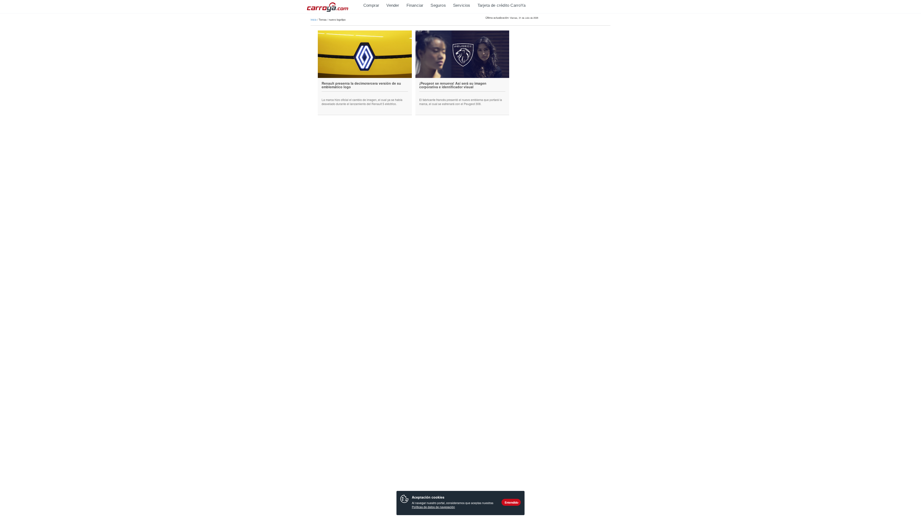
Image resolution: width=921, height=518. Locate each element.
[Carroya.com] (333, 6)
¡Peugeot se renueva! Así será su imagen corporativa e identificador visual (452, 85)
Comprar (371, 5)
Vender (392, 5)
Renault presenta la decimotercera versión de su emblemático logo (361, 85)
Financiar (415, 5)
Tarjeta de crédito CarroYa (501, 5)
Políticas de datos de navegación (433, 507)
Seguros (438, 5)
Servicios (461, 5)
